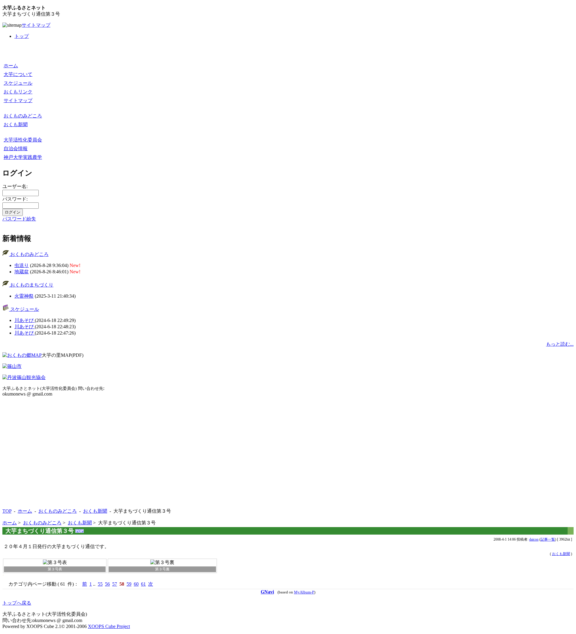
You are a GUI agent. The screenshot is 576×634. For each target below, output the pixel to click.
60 (136, 584)
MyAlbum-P (304, 592)
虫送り (21, 265)
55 (100, 584)
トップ (21, 36)
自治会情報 (16, 148)
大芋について (18, 74)
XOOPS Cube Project (109, 626)
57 (114, 584)
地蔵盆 (21, 271)
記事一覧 (548, 539)
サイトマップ (36, 25)
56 (107, 584)
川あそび (24, 320)
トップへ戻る (16, 602)
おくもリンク (18, 91)
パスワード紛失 (19, 218)
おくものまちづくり (31, 284)
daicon (533, 539)
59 (129, 584)
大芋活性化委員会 (23, 139)
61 (143, 584)
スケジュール (18, 83)
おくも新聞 (16, 124)
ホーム (11, 65)
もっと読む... (560, 344)
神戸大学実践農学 (23, 157)
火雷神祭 (24, 296)
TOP (6, 511)
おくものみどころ (23, 115)
